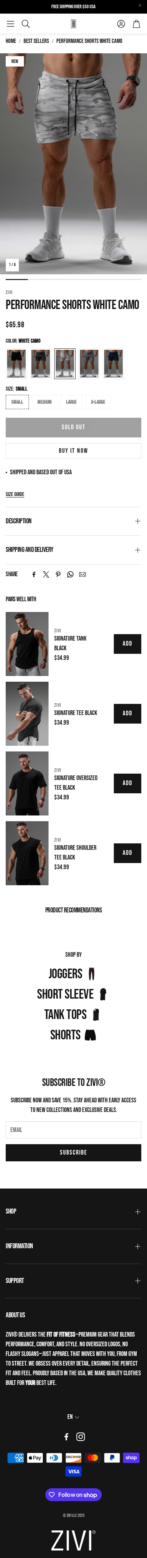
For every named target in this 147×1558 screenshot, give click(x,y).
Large (71, 402)
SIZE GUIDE (15, 494)
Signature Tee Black (75, 713)
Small (17, 402)
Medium (44, 402)
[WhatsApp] (70, 574)
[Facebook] (34, 574)
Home (11, 41)
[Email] (82, 574)
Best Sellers (36, 41)
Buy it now (73, 451)
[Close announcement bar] (140, 5)
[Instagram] (80, 1436)
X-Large (98, 402)
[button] (10, 24)
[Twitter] (46, 574)
